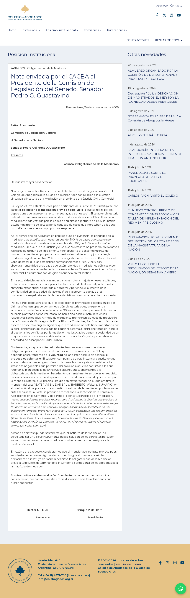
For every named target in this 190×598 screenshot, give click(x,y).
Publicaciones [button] (116, 30)
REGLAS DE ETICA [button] (167, 40)
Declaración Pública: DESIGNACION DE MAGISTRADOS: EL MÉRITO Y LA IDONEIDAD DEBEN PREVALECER (153, 97)
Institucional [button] (30, 30)
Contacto (176, 5)
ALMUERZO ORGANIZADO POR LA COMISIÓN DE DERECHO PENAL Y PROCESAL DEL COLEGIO (153, 75)
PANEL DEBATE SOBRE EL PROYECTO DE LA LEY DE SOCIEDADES (147, 177)
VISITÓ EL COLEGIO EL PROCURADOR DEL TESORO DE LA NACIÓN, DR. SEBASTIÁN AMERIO (153, 268)
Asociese (162, 5)
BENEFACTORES (138, 40)
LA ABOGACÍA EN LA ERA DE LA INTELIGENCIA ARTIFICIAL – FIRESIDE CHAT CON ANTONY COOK (155, 154)
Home (12, 30)
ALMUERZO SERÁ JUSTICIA (147, 135)
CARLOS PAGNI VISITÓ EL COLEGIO (153, 195)
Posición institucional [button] (61, 30)
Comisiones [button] (92, 30)
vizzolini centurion (128, 564)
